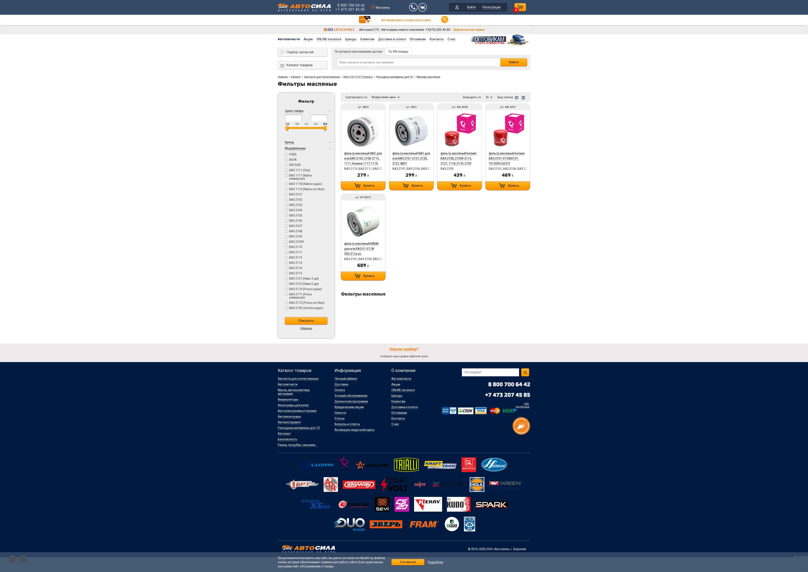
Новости (340, 412)
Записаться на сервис (469, 29)
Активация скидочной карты (354, 429)
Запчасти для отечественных (322, 77)
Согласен (408, 562)
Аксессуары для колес (293, 405)
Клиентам (367, 39)
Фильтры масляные (428, 77)
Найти (514, 62)
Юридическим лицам (349, 407)
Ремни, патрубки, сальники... (297, 445)
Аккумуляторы (288, 399)
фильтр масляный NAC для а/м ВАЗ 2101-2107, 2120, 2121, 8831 (411, 158)
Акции (308, 39)
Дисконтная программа (351, 401)
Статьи (339, 418)
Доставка (341, 384)
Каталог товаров (299, 65)
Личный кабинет (346, 378)
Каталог (296, 77)
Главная (283, 77)
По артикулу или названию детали (358, 51)
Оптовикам (418, 39)
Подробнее (435, 562)
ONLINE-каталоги (328, 39)
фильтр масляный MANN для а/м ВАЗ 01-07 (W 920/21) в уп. (361, 248)
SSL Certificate (522, 406)
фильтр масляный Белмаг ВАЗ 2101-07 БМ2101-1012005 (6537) (507, 158)
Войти (471, 7)
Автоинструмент (289, 422)
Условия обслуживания (351, 395)
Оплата (340, 390)
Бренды (350, 39)
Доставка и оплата (392, 39)
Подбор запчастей (300, 52)
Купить (369, 186)
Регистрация (491, 7)
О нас (452, 39)
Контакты (436, 39)
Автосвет (284, 433)
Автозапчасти (289, 39)
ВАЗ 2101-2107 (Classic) (358, 77)
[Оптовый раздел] (500, 39)
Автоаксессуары (289, 416)
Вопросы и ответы (347, 424)
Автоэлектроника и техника (297, 411)
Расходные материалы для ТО (394, 77)
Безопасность (287, 439)
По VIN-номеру (398, 51)
